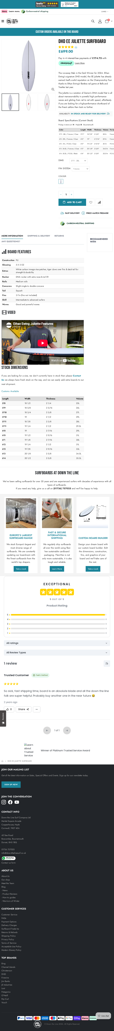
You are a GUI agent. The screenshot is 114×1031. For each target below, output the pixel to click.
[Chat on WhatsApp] (57, 858)
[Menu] (2, 21)
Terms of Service (8, 942)
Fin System (64, 168)
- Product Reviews (9, 893)
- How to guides (8, 897)
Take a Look (21, 568)
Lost (3, 988)
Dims (61, 160)
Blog (3, 886)
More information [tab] (12, 235)
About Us (5, 876)
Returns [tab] (59, 235)
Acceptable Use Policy (11, 946)
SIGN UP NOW (11, 784)
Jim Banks (5, 981)
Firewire (5, 977)
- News (4, 890)
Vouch (4, 1002)
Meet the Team (7, 883)
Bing (3, 963)
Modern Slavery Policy (11, 950)
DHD (3, 974)
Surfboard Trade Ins (10, 928)
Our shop (5, 879)
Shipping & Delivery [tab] (38, 235)
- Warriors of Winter (10, 901)
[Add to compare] (99, 202)
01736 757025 (8, 849)
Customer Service (9, 914)
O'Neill (4, 995)
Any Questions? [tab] (10, 241)
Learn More (57, 568)
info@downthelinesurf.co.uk (13, 852)
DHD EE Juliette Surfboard (82, 41)
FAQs (3, 918)
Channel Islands (8, 967)
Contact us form (8, 862)
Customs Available (10, 391)
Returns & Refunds (9, 932)
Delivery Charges (9, 925)
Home (2, 761)
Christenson (6, 970)
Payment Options (8, 921)
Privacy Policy (7, 939)
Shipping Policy (8, 935)
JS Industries (6, 984)
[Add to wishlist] (90, 202)
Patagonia (5, 991)
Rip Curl (5, 998)
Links (103, 11)
